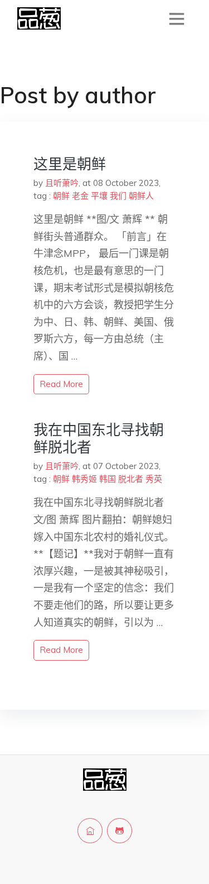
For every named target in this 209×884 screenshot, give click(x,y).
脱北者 (130, 479)
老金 (80, 195)
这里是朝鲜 (69, 164)
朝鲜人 (141, 195)
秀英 (153, 479)
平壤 (99, 195)
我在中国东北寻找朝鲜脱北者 (98, 438)
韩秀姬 (84, 479)
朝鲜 (61, 195)
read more (61, 384)
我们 (118, 195)
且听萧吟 (62, 183)
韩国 (107, 479)
